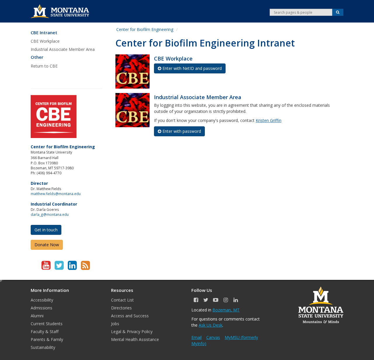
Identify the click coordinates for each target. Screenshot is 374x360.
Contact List (122, 300)
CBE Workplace (45, 41)
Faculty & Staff (44, 331)
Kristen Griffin (268, 120)
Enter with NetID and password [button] (192, 68)
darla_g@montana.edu (50, 214)
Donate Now (46, 244)
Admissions (41, 308)
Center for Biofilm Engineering (144, 29)
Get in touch (46, 229)
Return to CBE (44, 66)
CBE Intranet (44, 32)
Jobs (115, 323)
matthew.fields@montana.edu (56, 193)
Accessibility (42, 300)
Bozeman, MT (226, 310)
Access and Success (130, 315)
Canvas (213, 337)
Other (37, 57)
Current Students (47, 323)
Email (196, 337)
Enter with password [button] (181, 131)
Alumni (37, 315)
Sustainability (43, 347)
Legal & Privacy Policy (132, 331)
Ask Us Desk (210, 325)
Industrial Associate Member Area (63, 49)
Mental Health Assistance (135, 339)
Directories (121, 308)
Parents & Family (47, 339)
